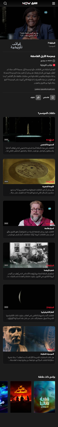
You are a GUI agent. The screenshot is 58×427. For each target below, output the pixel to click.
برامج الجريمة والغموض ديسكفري (45, 89)
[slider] (29, 37)
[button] (14, 34)
